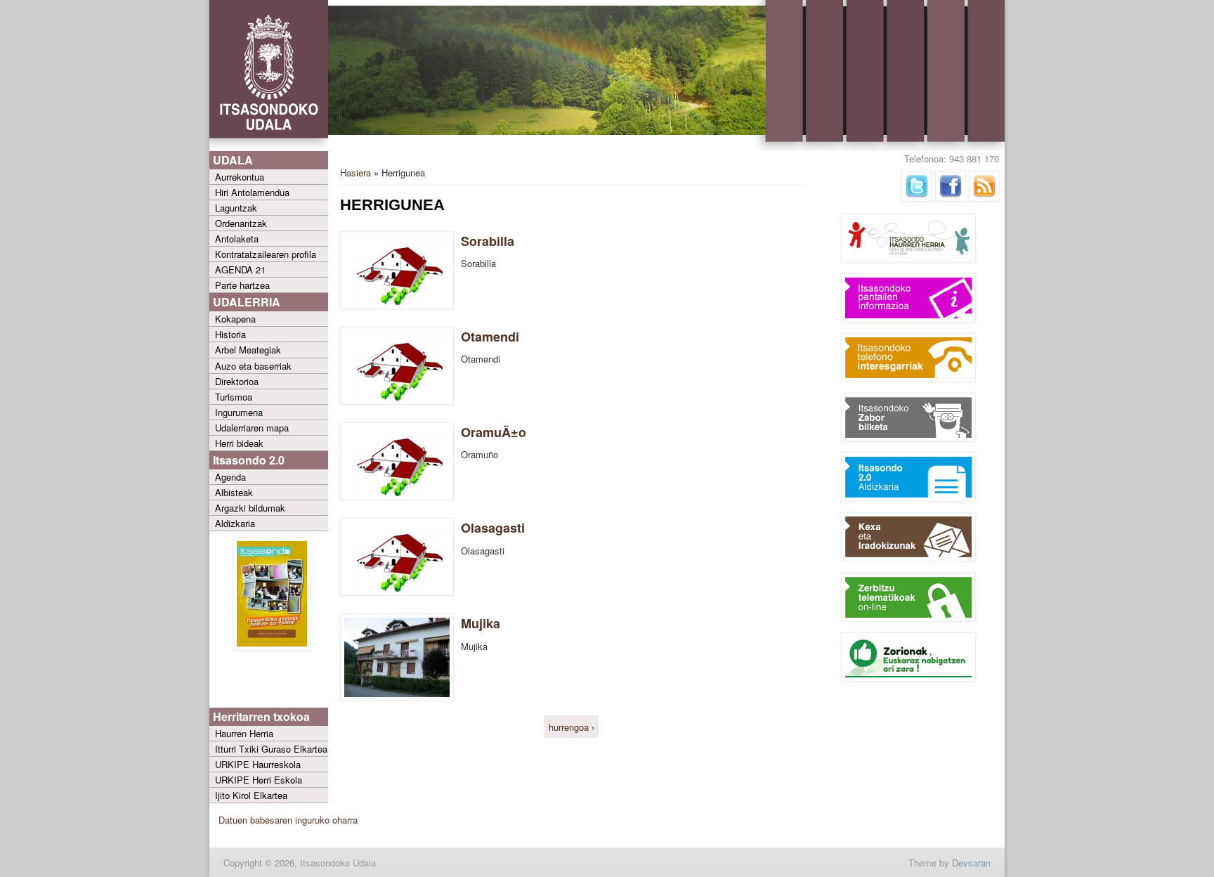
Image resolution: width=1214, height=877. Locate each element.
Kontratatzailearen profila (265, 254)
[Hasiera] (268, 148)
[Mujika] (397, 697)
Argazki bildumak (250, 507)
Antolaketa (237, 238)
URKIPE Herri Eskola (258, 779)
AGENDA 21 (240, 269)
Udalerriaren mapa (252, 427)
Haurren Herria (244, 733)
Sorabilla (487, 241)
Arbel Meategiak (248, 349)
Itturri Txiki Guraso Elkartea (271, 748)
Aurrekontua (239, 176)
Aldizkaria (235, 523)
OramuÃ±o (493, 432)
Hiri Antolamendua (252, 192)
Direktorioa (237, 381)
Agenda (230, 476)
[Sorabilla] (397, 305)
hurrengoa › (571, 727)
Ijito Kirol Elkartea (251, 795)
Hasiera (355, 172)
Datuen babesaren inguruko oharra (288, 819)
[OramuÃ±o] (397, 496)
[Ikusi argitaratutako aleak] (272, 647)
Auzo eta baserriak (253, 365)
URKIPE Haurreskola (258, 764)
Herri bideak (239, 443)
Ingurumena (239, 412)
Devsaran (971, 862)
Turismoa (233, 396)
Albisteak (234, 492)
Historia (230, 334)
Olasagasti (493, 528)
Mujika (480, 623)
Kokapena (235, 318)
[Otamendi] (397, 401)
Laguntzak (236, 207)
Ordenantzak (241, 223)
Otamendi (490, 336)
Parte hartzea (242, 285)
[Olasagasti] (397, 592)
